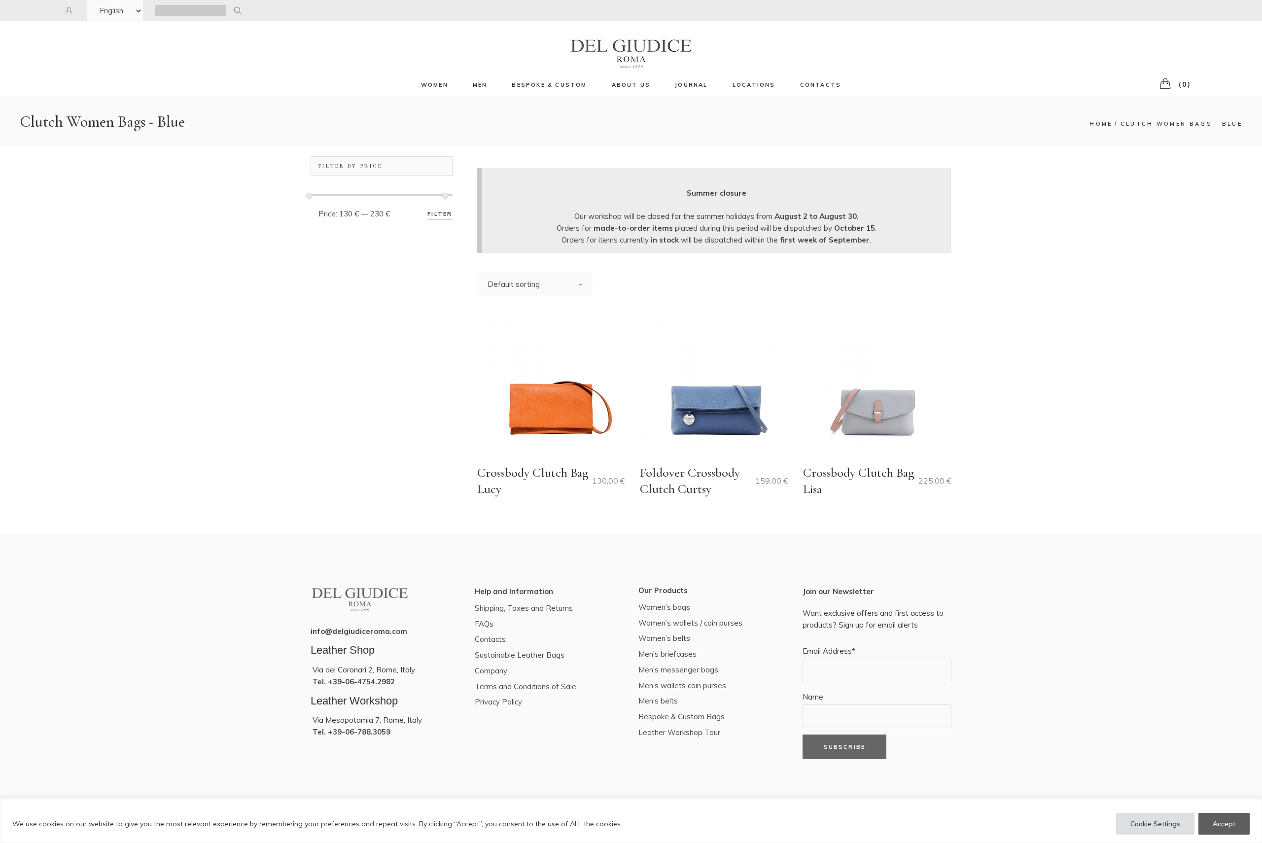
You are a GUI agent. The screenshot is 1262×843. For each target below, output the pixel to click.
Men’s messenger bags (678, 669)
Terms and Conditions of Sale (525, 686)
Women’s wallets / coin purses (690, 623)
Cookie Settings (1155, 823)
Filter (439, 214)
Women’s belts (664, 638)
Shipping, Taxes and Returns (524, 608)
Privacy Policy (498, 701)
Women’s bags (664, 607)
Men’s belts (658, 700)
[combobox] (535, 284)
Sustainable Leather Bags (519, 655)
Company (491, 670)
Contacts (490, 639)
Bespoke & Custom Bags (681, 716)
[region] (631, 820)
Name (813, 697)
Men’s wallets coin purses (682, 685)
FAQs (484, 624)
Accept (1224, 823)
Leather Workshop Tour (679, 732)
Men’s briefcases (667, 654)
